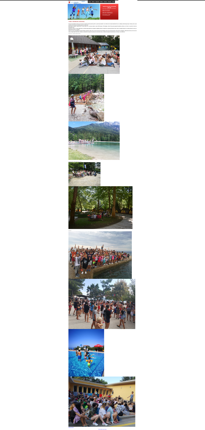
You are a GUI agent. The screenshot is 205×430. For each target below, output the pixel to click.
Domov (90, 1)
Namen (93, 1)
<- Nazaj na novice (71, 427)
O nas (113, 1)
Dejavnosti (97, 1)
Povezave (109, 1)
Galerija (101, 1)
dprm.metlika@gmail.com (109, 12)
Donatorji (105, 1)
